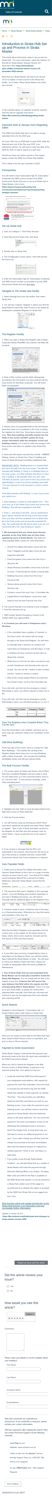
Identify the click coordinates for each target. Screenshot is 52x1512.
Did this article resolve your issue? (24, 1277)
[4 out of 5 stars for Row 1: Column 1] (20, 1318)
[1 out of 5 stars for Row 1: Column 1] (12, 1318)
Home (4, 31)
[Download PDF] (7, 36)
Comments (9, 1329)
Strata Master (16, 31)
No (11, 1291)
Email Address (13, 1402)
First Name (11, 1365)
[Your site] (19, 2)
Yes (11, 1286)
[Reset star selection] (9, 1318)
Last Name (11, 1377)
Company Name (13, 1390)
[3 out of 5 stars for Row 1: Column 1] (17, 1318)
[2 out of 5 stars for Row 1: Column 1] (14, 1318)
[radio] (9, 1318)
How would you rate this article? (21, 1305)
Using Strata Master (33, 31)
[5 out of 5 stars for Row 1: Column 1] (22, 1318)
